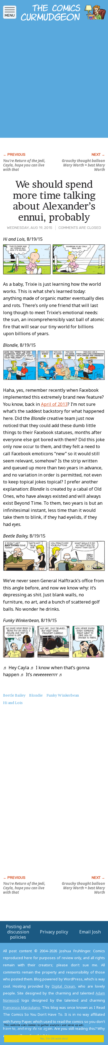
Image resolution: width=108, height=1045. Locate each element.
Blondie (36, 695)
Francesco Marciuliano (21, 1007)
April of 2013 (54, 404)
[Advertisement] (54, 81)
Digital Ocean (63, 986)
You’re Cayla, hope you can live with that (24, 165)
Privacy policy (54, 932)
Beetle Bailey (14, 695)
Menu (10, 15)
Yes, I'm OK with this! (54, 1038)
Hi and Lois (13, 702)
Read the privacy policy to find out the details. (50, 1027)
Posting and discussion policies (18, 932)
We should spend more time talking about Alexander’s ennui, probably (54, 200)
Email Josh (90, 932)
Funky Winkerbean (63, 695)
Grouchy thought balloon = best (83, 165)
